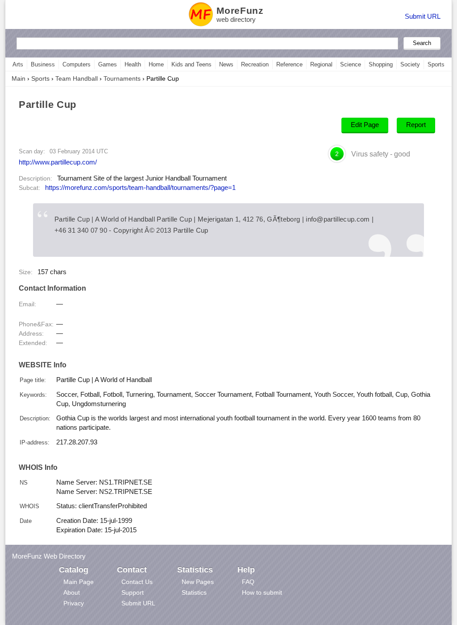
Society (410, 64)
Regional (321, 64)
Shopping (381, 64)
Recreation (255, 64)
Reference (289, 64)
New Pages (198, 581)
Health (133, 64)
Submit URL (422, 16)
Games (107, 64)
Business (43, 64)
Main (18, 78)
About (71, 592)
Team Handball (76, 78)
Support (132, 592)
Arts (17, 64)
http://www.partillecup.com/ (58, 162)
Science (350, 64)
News (226, 64)
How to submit (262, 592)
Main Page (78, 581)
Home (156, 64)
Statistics (194, 592)
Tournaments (122, 78)
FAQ (248, 581)
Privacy (73, 603)
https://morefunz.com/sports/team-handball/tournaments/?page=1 (140, 187)
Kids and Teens (191, 64)
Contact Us (137, 581)
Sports (436, 64)
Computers (76, 64)
